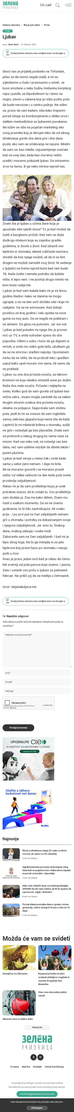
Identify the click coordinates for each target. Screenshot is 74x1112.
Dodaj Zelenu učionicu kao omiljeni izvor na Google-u (38, 53)
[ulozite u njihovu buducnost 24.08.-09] (28, 808)
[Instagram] (40, 1057)
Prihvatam (37, 1108)
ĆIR (42, 5)
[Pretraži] (56, 5)
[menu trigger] (67, 5)
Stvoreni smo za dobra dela (18, 1019)
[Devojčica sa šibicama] (19, 957)
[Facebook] (33, 1057)
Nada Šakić (13, 45)
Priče (7, 31)
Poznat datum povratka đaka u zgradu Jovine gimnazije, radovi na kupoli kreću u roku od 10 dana (46, 907)
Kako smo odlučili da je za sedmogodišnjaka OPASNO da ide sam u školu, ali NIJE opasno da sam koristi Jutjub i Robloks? (46, 888)
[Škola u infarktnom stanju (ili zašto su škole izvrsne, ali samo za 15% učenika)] (11, 854)
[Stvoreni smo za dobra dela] (19, 1002)
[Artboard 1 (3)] (28, 758)
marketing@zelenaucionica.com (37, 1093)
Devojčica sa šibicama (15, 973)
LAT (49, 5)
